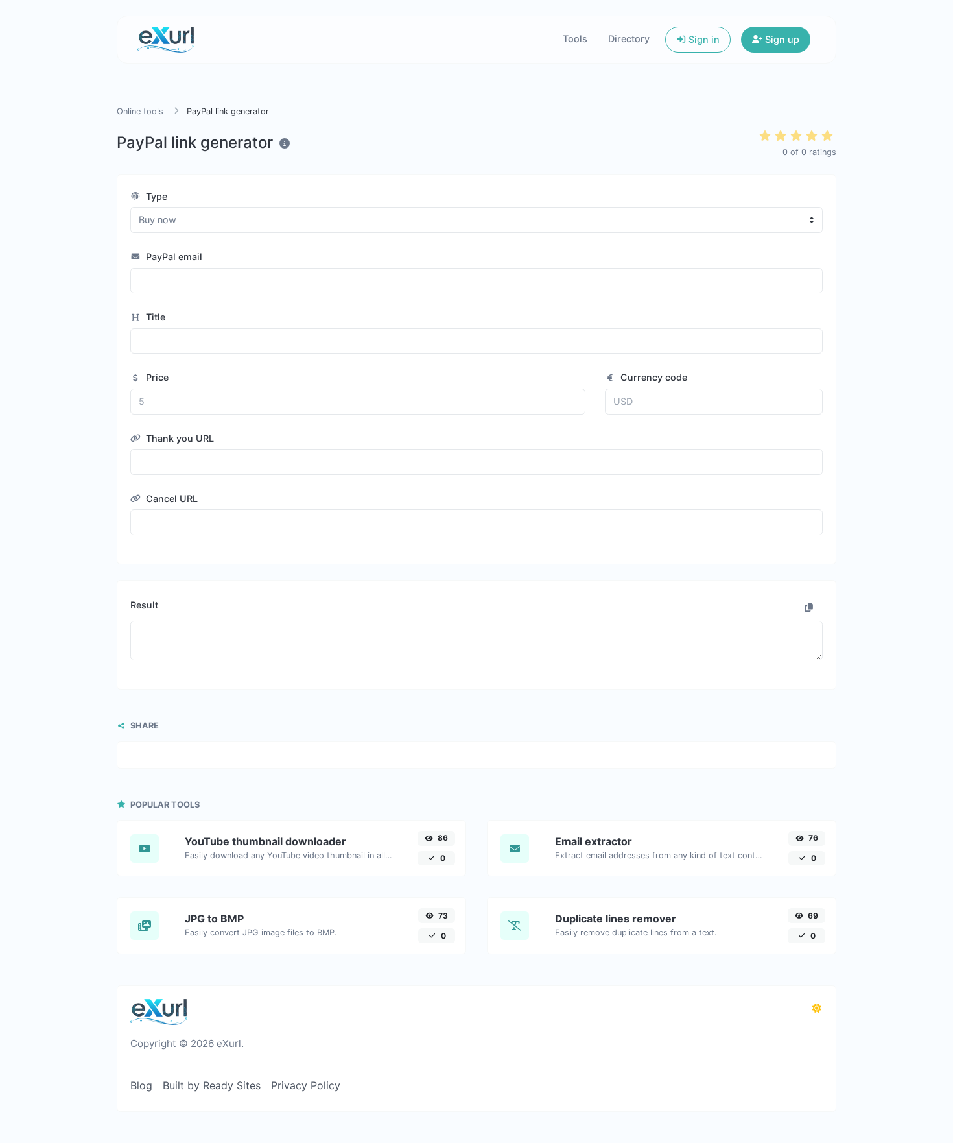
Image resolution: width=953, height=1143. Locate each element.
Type (155, 196)
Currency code (652, 377)
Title (154, 316)
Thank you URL (178, 438)
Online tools (140, 111)
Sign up (780, 39)
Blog (141, 1085)
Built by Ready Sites (212, 1085)
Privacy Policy (305, 1085)
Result (144, 604)
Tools (575, 38)
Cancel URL (170, 498)
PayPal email (172, 256)
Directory (629, 38)
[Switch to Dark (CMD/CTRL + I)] (816, 1008)
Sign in (703, 39)
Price (156, 377)
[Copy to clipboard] (809, 607)
